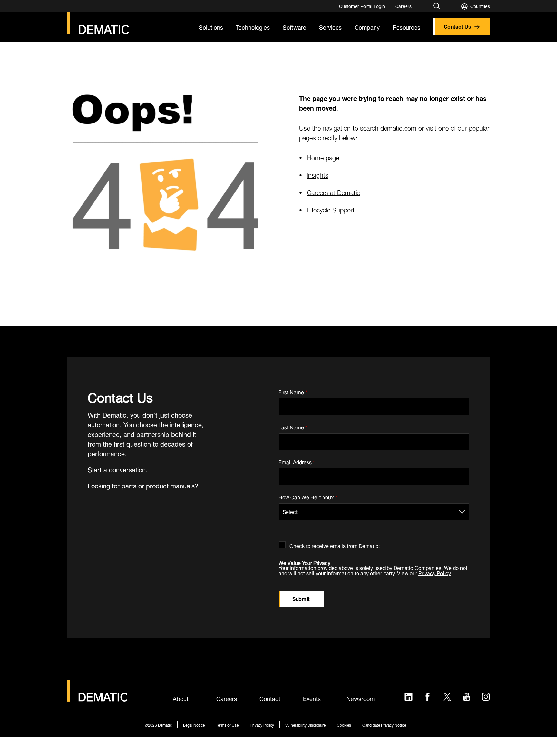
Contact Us (457, 26)
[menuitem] (362, 6)
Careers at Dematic (333, 191)
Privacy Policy (434, 572)
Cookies (344, 724)
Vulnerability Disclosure (305, 724)
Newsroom (361, 698)
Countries (480, 5)
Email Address (296, 461)
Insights (317, 174)
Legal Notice (194, 724)
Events (312, 698)
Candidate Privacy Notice (384, 724)
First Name (292, 391)
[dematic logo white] (97, 698)
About (181, 698)
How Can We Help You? (307, 496)
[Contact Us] (98, 23)
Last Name (292, 426)
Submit (301, 598)
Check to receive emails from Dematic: (334, 544)
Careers (226, 698)
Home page (323, 157)
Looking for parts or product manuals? (143, 485)
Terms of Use (227, 724)
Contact (269, 698)
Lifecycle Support (331, 209)
